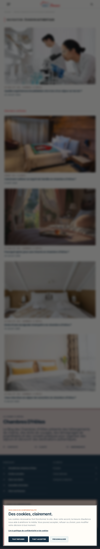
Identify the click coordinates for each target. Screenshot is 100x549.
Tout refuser (18, 539)
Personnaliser (59, 539)
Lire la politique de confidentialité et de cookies (28, 531)
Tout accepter (39, 539)
